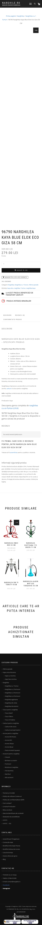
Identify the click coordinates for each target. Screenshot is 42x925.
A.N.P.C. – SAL (7, 823)
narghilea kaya (30, 288)
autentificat (13, 452)
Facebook (6, 885)
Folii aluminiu (9, 771)
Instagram (6, 888)
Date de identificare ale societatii (13, 813)
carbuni (8, 388)
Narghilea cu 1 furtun (21, 285)
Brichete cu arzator (11, 760)
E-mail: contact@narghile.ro (11, 882)
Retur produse (7, 810)
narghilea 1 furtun (20, 288)
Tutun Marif (8, 713)
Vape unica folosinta (9, 672)
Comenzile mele (8, 842)
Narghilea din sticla (11, 703)
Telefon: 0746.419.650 (9, 878)
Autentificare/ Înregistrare (11, 839)
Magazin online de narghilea (11, 5)
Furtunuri (8, 764)
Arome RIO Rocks (10, 737)
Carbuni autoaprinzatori (12, 730)
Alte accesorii (9, 777)
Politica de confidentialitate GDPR (13, 800)
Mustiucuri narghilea (11, 767)
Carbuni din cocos (10, 727)
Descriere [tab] (7, 315)
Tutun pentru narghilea (10, 710)
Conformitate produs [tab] (12, 319)
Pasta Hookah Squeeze (12, 750)
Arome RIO (8, 740)
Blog (4, 859)
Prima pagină (11, 16)
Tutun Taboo (9, 716)
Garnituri (8, 774)
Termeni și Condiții (9, 793)
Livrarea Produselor (9, 806)
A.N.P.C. (5, 820)
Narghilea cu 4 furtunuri (12, 696)
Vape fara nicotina (10, 679)
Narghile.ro (11, 3)
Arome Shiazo (9, 744)
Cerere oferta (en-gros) (10, 856)
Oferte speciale (33, 285)
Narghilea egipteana (11, 699)
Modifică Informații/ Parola (11, 846)
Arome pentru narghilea (10, 733)
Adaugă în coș (22, 270)
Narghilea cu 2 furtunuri (12, 689)
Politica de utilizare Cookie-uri (12, 796)
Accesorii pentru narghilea (11, 754)
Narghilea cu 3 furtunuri (12, 693)
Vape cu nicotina (10, 676)
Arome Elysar (9, 747)
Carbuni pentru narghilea (11, 723)
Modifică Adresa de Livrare (11, 849)
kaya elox (10, 288)
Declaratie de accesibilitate (11, 817)
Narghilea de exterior (11, 706)
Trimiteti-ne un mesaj (9, 875)
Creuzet (7, 757)
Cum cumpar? (7, 803)
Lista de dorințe (8, 853)
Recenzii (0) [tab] (20, 315)
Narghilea (20, 16)
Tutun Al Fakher (10, 720)
